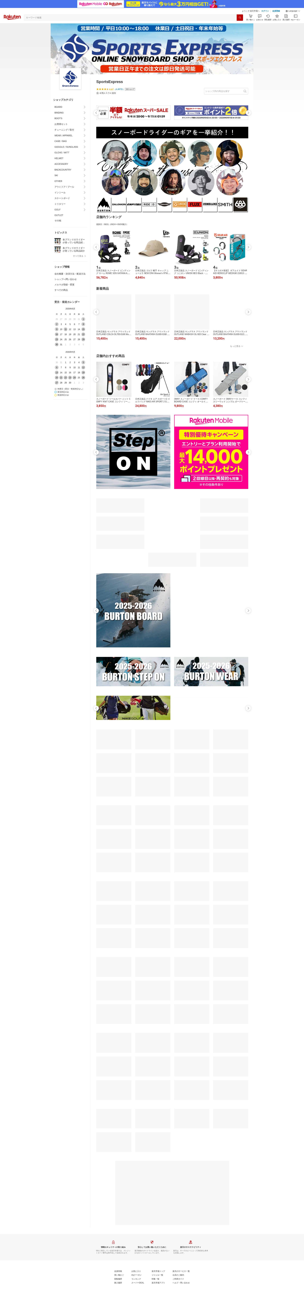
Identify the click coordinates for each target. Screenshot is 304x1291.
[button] (293, 11)
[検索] (240, 17)
